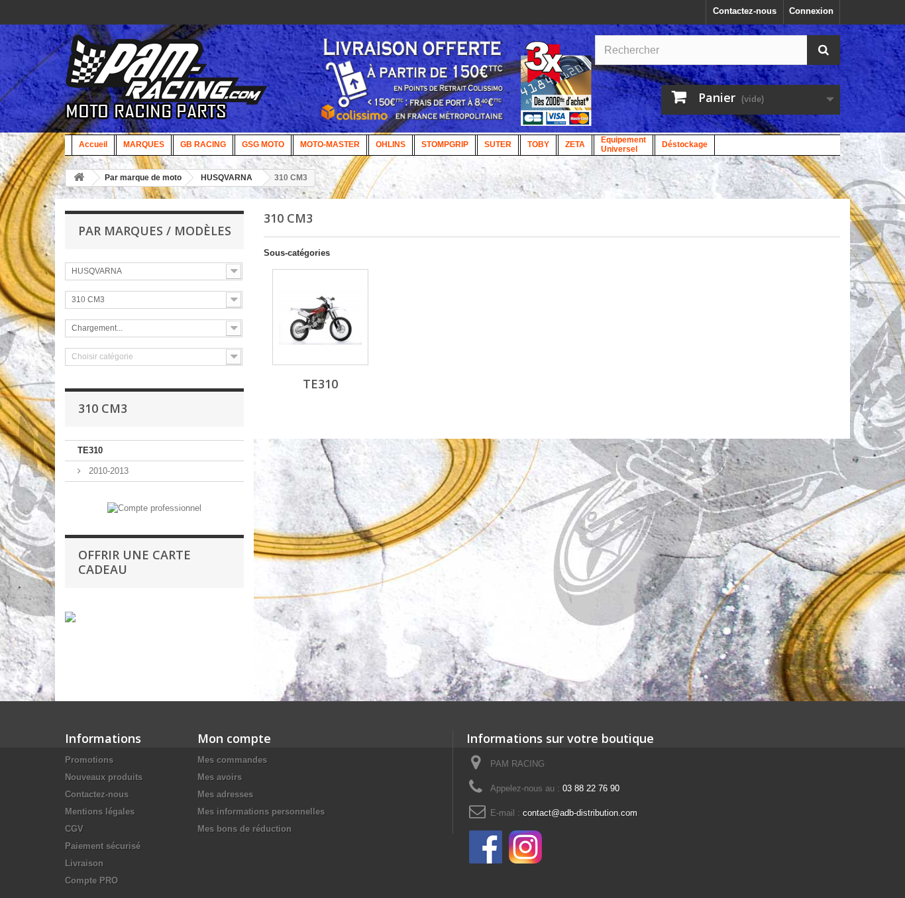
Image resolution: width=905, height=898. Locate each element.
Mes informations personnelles (261, 811)
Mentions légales (99, 811)
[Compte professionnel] (154, 507)
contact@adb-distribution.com (580, 813)
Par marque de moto (143, 177)
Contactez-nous (744, 11)
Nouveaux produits (103, 777)
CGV (74, 829)
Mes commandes (232, 760)
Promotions (89, 760)
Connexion (811, 11)
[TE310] (320, 317)
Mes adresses (225, 794)
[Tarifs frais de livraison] (413, 79)
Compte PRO (91, 880)
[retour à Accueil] (78, 178)
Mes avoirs (219, 777)
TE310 (90, 450)
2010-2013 (107, 471)
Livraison (84, 863)
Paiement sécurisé (102, 846)
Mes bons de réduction (244, 829)
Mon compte (234, 738)
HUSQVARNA (226, 177)
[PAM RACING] (166, 84)
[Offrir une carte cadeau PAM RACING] (70, 617)
